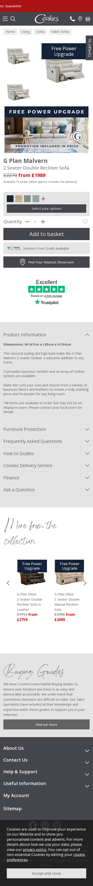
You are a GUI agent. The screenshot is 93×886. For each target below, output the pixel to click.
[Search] (12, 18)
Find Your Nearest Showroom (51, 262)
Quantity (13, 221)
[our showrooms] (80, 18)
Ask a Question (19, 490)
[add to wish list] (85, 221)
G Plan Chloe (25, 602)
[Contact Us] (72, 18)
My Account (16, 795)
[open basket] (87, 18)
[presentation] (8, 583)
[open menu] (5, 18)
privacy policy (34, 849)
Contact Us (89, 48)
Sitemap (12, 808)
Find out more (46, 724)
